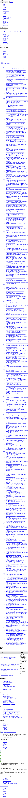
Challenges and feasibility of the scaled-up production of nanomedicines (15, 416)
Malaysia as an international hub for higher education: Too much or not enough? (15, 541)
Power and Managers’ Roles (12, 551)
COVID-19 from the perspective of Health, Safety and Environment (15, 356)
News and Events (7, 689)
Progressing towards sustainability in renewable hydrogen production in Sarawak (16, 315)
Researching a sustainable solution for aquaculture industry (14, 242)
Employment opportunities (9, 686)
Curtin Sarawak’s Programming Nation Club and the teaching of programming (17, 431)
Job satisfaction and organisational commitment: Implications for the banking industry (16, 519)
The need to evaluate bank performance (15, 531)
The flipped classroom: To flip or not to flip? (16, 402)
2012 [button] (4, 523)
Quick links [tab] (5, 6)
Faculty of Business (7, 713)
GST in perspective (10, 525)
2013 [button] (4, 473)
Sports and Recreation (8, 697)
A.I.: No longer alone (10, 549)
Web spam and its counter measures (14, 499)
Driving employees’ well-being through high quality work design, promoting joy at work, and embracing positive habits (17, 282)
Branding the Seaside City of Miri (13, 384)
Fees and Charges (7, 700)
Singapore (5, 729)
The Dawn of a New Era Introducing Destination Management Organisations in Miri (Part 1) (17, 267)
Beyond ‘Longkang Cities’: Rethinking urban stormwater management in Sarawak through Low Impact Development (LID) (16, 70)
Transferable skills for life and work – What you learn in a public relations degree (16, 359)
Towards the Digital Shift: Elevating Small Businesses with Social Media (15, 167)
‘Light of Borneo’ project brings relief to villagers (17, 418)
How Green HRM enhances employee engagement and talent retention (14, 226)
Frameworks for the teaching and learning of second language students (16, 511)
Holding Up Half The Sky (12, 383)
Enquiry (5, 788)
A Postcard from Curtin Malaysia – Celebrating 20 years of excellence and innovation (16, 389)
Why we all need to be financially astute (15, 570)
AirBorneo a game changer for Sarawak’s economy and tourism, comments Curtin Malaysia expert (15, 164)
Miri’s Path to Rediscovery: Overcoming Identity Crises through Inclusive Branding (17, 252)
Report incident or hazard (8, 702)
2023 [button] (4, 231)
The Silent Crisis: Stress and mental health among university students (15, 76)
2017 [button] (4, 401)
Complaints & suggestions (9, 704)
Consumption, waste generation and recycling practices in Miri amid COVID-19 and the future (17, 342)
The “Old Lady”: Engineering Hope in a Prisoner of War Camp (15, 139)
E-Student (5, 23)
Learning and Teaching (8, 709)
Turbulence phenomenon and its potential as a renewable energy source (16, 427)
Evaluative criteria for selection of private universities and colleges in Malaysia (15, 561)
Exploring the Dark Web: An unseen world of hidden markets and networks (16, 239)
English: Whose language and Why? (14, 555)
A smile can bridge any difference (13, 374)
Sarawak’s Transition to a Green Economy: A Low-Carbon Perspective (16, 145)
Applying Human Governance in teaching (15, 400)
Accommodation (6, 696)
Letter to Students (10, 370)
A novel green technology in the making (15, 633)
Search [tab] (4, 7)
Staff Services (6, 18)
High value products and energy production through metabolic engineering (15, 407)
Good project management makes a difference (16, 634)
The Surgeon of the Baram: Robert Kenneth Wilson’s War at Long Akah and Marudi (16, 73)
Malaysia (5, 727)
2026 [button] (4, 67)
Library (4, 16)
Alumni (4, 687)
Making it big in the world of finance (14, 635)
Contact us (5, 20)
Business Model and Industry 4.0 (13, 332)
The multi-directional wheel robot (13, 487)
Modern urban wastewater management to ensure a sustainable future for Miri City (17, 247)
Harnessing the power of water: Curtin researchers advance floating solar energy (15, 82)
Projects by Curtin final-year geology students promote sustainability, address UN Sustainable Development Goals (16, 258)
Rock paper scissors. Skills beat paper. (14, 616)
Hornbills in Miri (9, 504)
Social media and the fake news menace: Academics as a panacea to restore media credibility (15, 312)
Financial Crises (9, 467)
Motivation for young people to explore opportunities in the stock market (15, 294)
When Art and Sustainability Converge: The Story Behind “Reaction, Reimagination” (16, 130)
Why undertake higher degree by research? (15, 453)
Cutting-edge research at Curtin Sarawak (15, 440)
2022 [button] (4, 284)
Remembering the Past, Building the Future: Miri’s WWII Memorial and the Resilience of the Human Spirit (17, 173)
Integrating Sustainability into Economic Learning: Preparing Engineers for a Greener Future (16, 221)
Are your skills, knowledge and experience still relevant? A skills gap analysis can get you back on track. (16, 613)
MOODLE (5, 22)
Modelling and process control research (14, 428)
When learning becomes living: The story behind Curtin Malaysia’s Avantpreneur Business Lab (17, 94)
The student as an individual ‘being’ (14, 522)
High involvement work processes (13, 432)
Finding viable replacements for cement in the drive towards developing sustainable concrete (16, 204)
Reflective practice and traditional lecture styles (16, 438)
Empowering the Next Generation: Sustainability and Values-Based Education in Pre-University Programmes (17, 177)
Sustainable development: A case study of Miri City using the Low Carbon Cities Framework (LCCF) (16, 529)
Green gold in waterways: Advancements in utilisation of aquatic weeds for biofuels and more (17, 184)
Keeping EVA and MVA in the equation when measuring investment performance (16, 545)
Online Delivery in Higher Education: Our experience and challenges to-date (15, 354)
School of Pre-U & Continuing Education (12, 717)
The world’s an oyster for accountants (14, 642)
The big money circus (11, 539)
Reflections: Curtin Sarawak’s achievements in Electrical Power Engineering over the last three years (16, 581)
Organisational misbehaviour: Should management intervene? (14, 594)
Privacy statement (7, 781)
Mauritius (5, 728)
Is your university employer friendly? (14, 557)
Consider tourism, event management (14, 639)
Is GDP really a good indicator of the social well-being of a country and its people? (17, 381)
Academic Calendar (7, 701)
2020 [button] (4, 344)
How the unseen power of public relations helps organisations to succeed (16, 362)
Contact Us (5, 695)
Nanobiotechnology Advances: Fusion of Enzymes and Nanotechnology (15, 308)
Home (4, 9)
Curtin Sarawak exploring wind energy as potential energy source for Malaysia (15, 449)
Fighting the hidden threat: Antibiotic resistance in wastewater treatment (16, 207)
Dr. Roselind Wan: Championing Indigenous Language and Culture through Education (16, 217)
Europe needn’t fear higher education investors (16, 571)
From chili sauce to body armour (13, 629)
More (4, 60)
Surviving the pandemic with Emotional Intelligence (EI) (7, 674)
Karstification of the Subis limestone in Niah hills (17, 578)
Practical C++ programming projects (14, 464)
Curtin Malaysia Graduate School (10, 716)
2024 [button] (4, 179)
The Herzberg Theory (11, 532)
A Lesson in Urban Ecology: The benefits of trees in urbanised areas (16, 509)
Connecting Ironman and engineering (14, 638)
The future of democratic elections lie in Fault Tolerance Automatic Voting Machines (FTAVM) (17, 622)
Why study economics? (11, 558)
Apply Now (5, 51)
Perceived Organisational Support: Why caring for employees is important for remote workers (16, 337)
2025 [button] (4, 98)
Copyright (5, 778)
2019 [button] (4, 369)
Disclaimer (5, 779)
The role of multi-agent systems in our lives (15, 521)
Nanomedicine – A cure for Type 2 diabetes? (16, 419)
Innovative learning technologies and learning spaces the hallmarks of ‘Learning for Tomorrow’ (17, 372)
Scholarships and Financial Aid (10, 698)
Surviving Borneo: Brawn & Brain (13, 378)
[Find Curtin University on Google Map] (8, 732)
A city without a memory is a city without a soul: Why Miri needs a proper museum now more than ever (17, 160)
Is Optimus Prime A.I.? (11, 586)
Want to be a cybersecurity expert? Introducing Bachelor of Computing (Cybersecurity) (16, 109)
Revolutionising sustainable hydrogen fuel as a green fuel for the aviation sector (16, 250)
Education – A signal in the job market (14, 483)
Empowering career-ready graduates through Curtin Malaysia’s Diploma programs (16, 112)
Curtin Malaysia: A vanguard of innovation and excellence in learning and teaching (16, 202)
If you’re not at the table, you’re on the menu (16, 569)
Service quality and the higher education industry (17, 556)
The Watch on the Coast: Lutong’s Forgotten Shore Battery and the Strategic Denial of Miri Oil (16, 88)
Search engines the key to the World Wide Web (16, 630)
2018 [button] (4, 396)
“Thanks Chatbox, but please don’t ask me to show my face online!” (16, 323)
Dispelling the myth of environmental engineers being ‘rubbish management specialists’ (16, 194)
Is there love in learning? (11, 452)
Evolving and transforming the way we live (15, 640)
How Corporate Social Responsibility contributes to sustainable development (17, 351)
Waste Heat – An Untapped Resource (14, 126)
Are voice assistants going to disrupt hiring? (15, 334)
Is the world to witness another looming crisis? (16, 590)
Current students (6, 684)
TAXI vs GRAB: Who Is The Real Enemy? (16, 379)
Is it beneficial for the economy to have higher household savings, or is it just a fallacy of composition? (16, 278)
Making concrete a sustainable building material (16, 237)
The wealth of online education (13, 620)
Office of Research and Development (11, 711)
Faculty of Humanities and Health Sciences (12, 714)
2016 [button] (4, 414)
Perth (4, 723)
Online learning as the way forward (14, 335)
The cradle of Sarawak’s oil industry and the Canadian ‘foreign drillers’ (16, 181)
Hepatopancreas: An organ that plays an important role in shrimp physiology (15, 199)
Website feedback (4, 786)
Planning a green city (10, 500)
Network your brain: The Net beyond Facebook (16, 577)
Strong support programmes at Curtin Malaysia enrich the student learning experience (16, 330)
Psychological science (11, 107)
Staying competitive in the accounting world (16, 643)
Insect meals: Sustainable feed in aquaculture (16, 192)
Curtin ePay (5, 25)
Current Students (6, 17)
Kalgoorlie (5, 724)
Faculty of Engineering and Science (11, 712)
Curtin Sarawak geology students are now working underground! (15, 602)
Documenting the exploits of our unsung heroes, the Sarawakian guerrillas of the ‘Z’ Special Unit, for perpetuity (17, 625)
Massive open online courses (12, 491)
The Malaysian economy (11, 434)
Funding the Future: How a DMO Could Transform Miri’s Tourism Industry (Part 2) (15, 269)
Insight (4, 12)
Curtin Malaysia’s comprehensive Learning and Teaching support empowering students (16, 212)
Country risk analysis (10, 477)
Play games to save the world (12, 503)
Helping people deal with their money (14, 644)
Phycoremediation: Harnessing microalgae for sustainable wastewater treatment (16, 190)
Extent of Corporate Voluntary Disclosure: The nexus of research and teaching (16, 597)
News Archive (6, 11)
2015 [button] (4, 439)
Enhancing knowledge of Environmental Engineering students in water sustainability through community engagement (15, 136)
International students (7, 682)
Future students (6, 681)
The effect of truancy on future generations (15, 501)
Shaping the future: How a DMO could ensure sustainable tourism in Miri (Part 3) (16, 272)
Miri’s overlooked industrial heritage (14, 185)
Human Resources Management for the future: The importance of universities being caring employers (16, 564)
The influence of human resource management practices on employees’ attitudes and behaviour (16, 600)
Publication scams (10, 444)
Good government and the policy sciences (15, 457)
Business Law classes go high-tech (13, 631)
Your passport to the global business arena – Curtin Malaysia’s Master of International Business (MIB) (16, 105)
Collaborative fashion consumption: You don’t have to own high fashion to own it (16, 317)
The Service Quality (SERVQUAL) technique (16, 543)
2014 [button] (4, 451)
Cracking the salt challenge (12, 637)
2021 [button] (4, 301)
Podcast (4, 13)
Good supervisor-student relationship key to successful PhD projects (15, 286)
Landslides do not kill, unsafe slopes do (15, 458)
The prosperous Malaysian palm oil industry (16, 460)
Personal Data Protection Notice (10, 783)
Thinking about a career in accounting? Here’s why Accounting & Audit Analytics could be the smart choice (17, 79)
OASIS (4, 21)
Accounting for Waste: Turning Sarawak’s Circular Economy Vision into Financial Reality (16, 128)
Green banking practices (11, 471)
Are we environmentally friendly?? (14, 492)
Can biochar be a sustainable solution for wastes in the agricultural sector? (16, 328)
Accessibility (6, 782)
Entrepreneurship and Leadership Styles (15, 526)
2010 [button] (4, 627)
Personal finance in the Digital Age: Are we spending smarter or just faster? (15, 156)
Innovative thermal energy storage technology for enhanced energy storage (17, 236)
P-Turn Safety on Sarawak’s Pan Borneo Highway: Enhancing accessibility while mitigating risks (15, 153)
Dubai (4, 725)
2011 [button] (4, 573)
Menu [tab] (4, 4)
